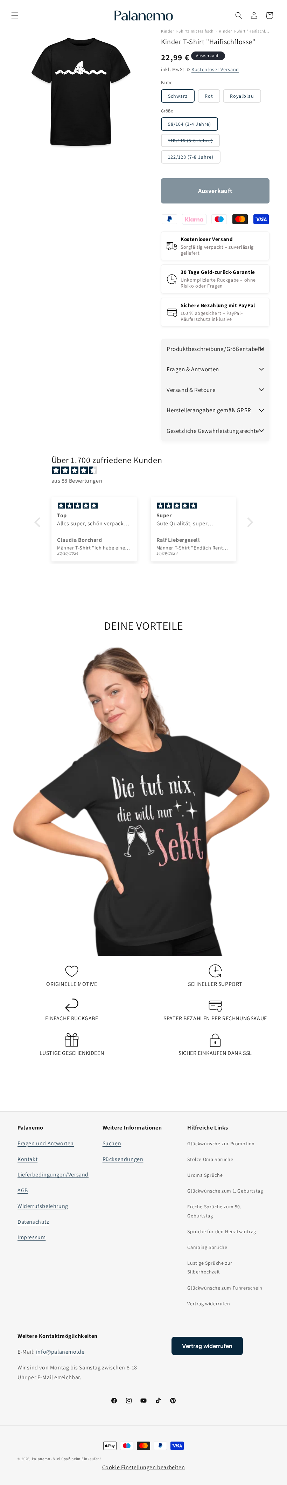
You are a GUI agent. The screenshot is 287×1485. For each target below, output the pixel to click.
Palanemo (41, 1458)
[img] (147, 470)
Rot (212, 97)
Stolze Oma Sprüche (210, 1159)
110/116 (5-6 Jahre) (194, 142)
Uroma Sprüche (205, 1175)
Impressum (32, 1237)
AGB (23, 1190)
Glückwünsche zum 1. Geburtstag (225, 1191)
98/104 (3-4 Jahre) (193, 125)
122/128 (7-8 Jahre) (194, 158)
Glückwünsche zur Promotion (221, 1143)
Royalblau (245, 97)
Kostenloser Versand (215, 69)
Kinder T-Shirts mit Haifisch (187, 31)
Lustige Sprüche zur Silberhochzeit (209, 1267)
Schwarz (181, 97)
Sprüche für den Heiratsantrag (221, 1231)
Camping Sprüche (207, 1247)
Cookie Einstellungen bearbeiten (143, 1467)
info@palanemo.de (60, 1351)
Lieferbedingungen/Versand (53, 1174)
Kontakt (27, 1159)
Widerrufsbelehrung (43, 1206)
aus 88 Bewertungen (77, 480)
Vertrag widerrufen (208, 1303)
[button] (14, 15)
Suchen (112, 1143)
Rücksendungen (123, 1159)
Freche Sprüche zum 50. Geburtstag (214, 1210)
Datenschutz (33, 1221)
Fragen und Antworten (46, 1143)
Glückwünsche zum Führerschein (224, 1288)
